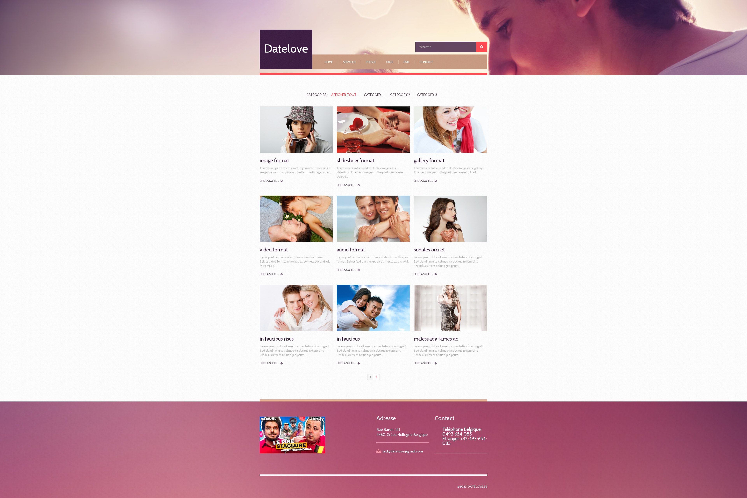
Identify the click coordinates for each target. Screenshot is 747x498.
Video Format (274, 250)
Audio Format (351, 250)
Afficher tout (343, 95)
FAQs (389, 62)
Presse (371, 62)
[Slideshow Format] (373, 129)
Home (329, 62)
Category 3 (427, 95)
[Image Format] (296, 129)
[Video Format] (296, 219)
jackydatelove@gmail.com (403, 451)
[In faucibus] (373, 308)
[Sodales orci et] (450, 219)
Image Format (274, 160)
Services (349, 62)
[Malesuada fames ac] (450, 308)
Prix (406, 62)
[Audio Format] (373, 219)
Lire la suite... (269, 181)
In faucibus (348, 339)
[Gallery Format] (450, 129)
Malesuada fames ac (436, 339)
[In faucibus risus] (296, 308)
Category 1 (373, 95)
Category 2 (400, 95)
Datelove (286, 48)
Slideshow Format (355, 160)
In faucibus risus (277, 339)
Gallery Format (429, 160)
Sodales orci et (429, 250)
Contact (426, 62)
